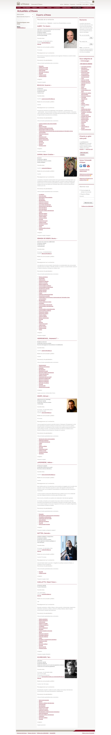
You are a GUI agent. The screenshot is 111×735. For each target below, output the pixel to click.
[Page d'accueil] (23, 3)
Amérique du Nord (43, 641)
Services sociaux (42, 76)
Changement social (43, 220)
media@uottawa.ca (21, 27)
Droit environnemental (44, 700)
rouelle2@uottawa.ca (46, 594)
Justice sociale (42, 325)
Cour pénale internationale (45, 204)
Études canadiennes (43, 284)
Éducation (41, 629)
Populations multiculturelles (45, 517)
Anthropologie (42, 279)
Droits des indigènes (43, 636)
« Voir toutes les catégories (86, 63)
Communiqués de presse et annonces (86, 191)
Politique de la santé (43, 67)
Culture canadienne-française (45, 630)
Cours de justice (42, 196)
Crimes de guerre (43, 648)
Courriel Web (78, 4)
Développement (42, 365)
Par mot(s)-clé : (84, 41)
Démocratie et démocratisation (45, 197)
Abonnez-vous (88, 202)
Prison (82, 107)
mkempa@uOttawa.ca (46, 412)
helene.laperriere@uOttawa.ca (48, 474)
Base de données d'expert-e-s (23, 16)
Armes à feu (83, 88)
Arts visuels (41, 142)
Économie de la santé (44, 707)
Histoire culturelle (43, 290)
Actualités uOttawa (77, 7)
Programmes (72, 4)
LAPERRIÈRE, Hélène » (45, 462)
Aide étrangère (42, 704)
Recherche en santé (43, 69)
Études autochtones (43, 277)
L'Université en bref (87, 7)
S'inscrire (82, 154)
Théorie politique (42, 216)
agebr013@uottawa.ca (47, 350)
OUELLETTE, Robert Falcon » (47, 582)
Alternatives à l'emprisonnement (85, 68)
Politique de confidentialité (87, 206)
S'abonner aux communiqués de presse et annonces (86, 174)
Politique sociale (42, 74)
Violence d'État (84, 120)
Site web (39, 44)
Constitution (41, 194)
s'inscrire (81, 149)
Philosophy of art (42, 136)
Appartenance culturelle (44, 288)
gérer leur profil (89, 149)
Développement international (45, 206)
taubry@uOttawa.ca (46, 42)
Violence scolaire (85, 115)
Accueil (18, 7)
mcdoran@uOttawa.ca (46, 168)
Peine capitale (84, 71)
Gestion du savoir (43, 375)
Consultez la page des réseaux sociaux (84, 170)
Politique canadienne (43, 625)
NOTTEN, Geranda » (44, 533)
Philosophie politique (43, 312)
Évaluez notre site (32, 733)
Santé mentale (42, 70)
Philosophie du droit (43, 138)
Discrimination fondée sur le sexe (46, 129)
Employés (49, 7)
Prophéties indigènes (43, 635)
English (92, 4)
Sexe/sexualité (42, 385)
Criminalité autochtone (86, 66)
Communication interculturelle (45, 304)
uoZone (61, 4)
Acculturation (42, 278)
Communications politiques (45, 310)
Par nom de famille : (85, 35)
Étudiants (35, 7)
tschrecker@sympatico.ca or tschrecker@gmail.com (53, 676)
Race (40, 320)
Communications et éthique (45, 285)
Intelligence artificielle (44, 281)
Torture (40, 226)
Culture (40, 293)
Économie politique (43, 644)
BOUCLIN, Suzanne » (44, 85)
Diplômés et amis (66, 7)
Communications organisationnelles (47, 309)
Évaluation (41, 66)
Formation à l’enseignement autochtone (47, 639)
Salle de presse (20, 14)
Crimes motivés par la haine (45, 301)
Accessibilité (52, 733)
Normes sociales (42, 326)
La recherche (57, 7)
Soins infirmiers (42, 520)
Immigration (41, 303)
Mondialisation (42, 200)
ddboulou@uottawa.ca (47, 253)
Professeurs (42, 7)
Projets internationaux (44, 374)
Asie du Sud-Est (42, 646)
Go (91, 38)
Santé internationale (43, 713)
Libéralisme (41, 716)
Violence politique (43, 217)
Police (40, 444)
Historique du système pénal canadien (86, 93)
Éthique (40, 125)
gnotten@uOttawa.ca (46, 549)
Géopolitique (42, 198)
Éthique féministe (43, 126)
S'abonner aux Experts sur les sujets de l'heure (86, 179)
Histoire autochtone (43, 619)
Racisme (41, 322)
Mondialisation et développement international (49, 515)
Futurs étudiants (26, 7)
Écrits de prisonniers (85, 110)
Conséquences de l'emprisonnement (85, 76)
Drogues (83, 85)
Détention (83, 84)
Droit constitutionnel (43, 627)
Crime (82, 78)
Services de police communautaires (47, 439)
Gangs (40, 632)
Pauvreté (41, 73)
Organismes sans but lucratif (45, 377)
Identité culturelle (42, 291)
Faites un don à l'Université (88, 733)
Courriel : (82, 196)
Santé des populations (44, 72)
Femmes (41, 144)
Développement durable (44, 387)
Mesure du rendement (44, 380)
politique (41, 642)
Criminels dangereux (85, 82)
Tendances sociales (43, 223)
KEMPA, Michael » (43, 396)
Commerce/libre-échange (44, 228)
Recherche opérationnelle (44, 378)
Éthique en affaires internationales (46, 703)
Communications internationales (46, 306)
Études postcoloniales (44, 139)
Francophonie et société (44, 296)
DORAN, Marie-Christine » (46, 154)
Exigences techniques (22, 733)
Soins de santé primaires (44, 524)
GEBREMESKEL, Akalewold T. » (48, 338)
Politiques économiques (44, 366)
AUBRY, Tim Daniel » (44, 26)
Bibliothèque (66, 4)
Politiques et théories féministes (46, 128)
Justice (40, 135)
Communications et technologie (46, 287)
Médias (40, 307)
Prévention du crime (85, 81)
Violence (41, 229)
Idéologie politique (43, 213)
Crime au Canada (85, 79)
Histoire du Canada (43, 282)
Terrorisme (41, 225)
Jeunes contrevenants (86, 129)
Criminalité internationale (44, 441)
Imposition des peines (86, 116)
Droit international (43, 207)
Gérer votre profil (84, 152)
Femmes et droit (42, 145)
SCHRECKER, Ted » (44, 657)
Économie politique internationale (46, 210)
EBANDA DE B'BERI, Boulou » (47, 238)
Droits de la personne (43, 134)
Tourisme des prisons (86, 109)
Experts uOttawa (85, 194)
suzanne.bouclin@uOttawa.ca (48, 98)
